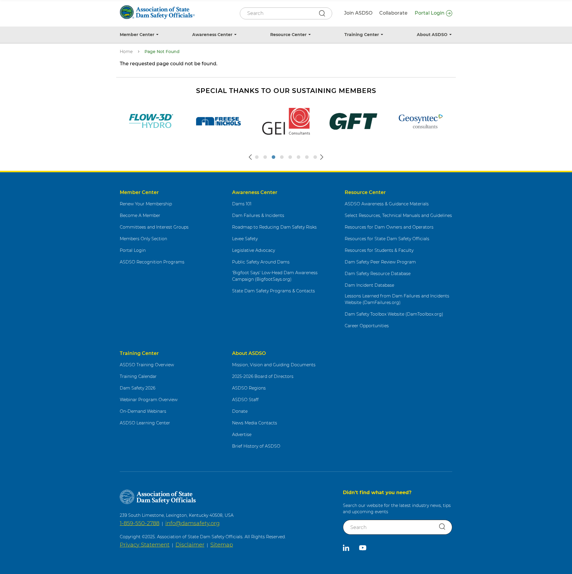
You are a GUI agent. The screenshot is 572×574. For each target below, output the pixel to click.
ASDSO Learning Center (145, 423)
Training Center (361, 34)
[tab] (257, 157)
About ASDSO (432, 34)
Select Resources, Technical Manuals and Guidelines (398, 215)
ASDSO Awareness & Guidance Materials (387, 204)
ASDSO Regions (249, 388)
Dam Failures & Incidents (258, 215)
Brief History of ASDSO (256, 446)
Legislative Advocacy (253, 250)
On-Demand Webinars (143, 411)
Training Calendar (138, 376)
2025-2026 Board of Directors (262, 376)
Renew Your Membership (146, 204)
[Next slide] (322, 157)
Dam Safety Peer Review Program (380, 262)
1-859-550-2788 (139, 523)
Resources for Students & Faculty (379, 250)
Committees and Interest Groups (154, 227)
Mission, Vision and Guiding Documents (273, 364)
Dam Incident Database (369, 285)
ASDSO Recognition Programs (152, 262)
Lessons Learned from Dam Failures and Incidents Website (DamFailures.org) (397, 299)
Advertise (241, 434)
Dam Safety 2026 (137, 388)
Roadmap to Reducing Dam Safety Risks (274, 227)
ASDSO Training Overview (147, 364)
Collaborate (393, 13)
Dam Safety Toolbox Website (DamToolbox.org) (394, 314)
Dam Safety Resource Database (378, 273)
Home (126, 51)
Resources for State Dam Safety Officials (387, 238)
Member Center (137, 34)
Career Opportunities (367, 325)
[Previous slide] (250, 157)
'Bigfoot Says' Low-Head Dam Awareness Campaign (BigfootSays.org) (275, 276)
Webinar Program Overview (149, 399)
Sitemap (221, 545)
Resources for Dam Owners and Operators (389, 227)
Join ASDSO (358, 13)
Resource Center (288, 34)
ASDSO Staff (245, 399)
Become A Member (140, 215)
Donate (240, 411)
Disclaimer (189, 545)
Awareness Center (212, 34)
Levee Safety (245, 238)
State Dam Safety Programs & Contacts (273, 291)
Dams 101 (241, 204)
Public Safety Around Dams (261, 262)
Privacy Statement (145, 545)
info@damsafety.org (192, 523)
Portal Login (429, 13)
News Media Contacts (254, 423)
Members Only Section (143, 238)
